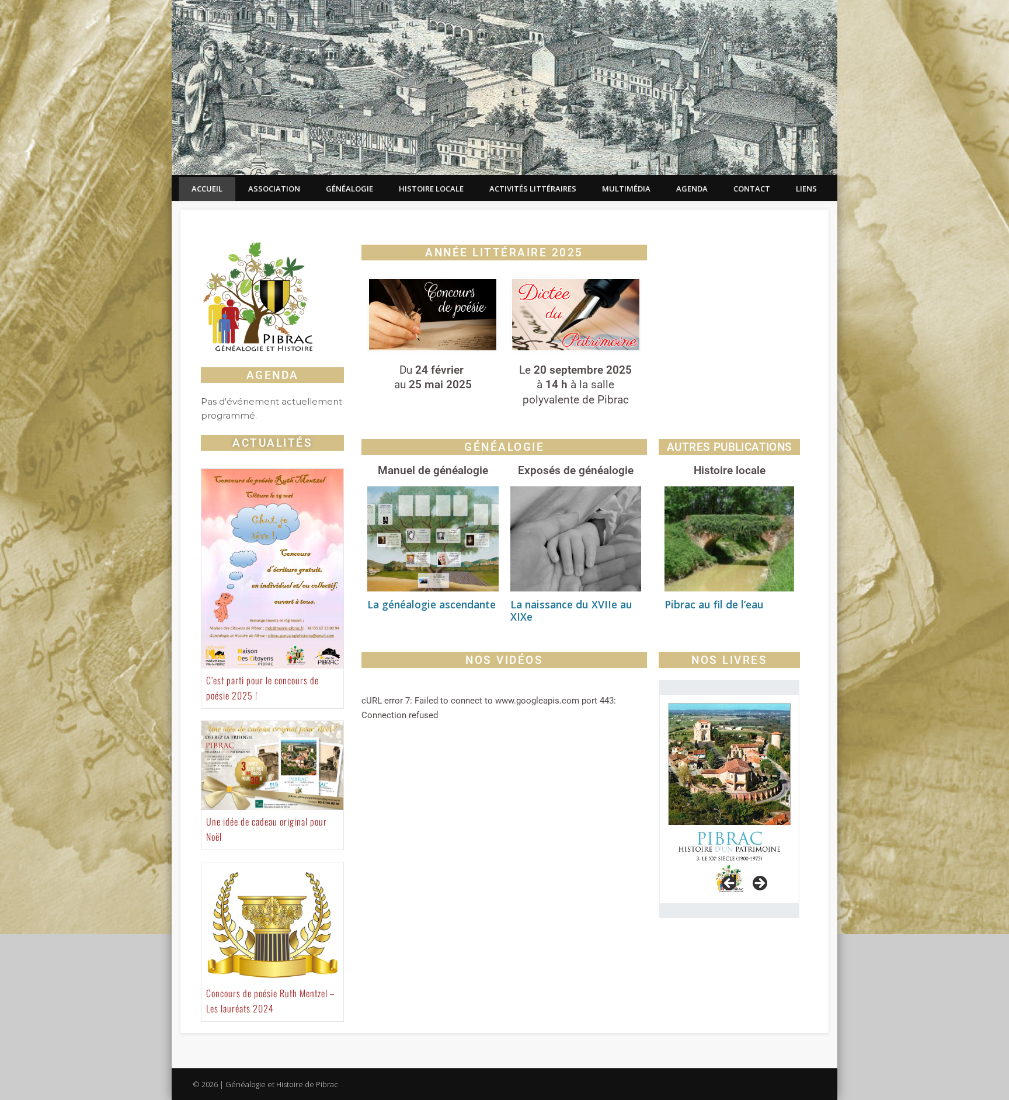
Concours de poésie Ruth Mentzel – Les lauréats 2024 (270, 1000)
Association (274, 188)
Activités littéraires (532, 188)
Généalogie (349, 188)
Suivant (759, 884)
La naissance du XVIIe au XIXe (571, 610)
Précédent (730, 884)
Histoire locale (431, 188)
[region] (729, 799)
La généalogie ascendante (431, 604)
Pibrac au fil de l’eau (714, 604)
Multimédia (626, 188)
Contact (751, 188)
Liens (806, 188)
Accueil (207, 188)
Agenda (692, 188)
